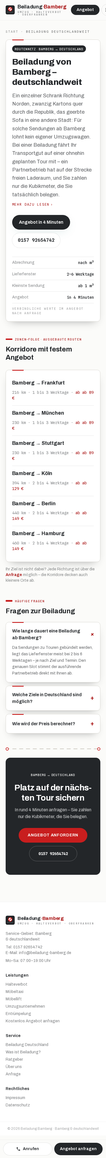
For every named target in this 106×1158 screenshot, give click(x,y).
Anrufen (31, 1149)
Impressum (15, 1098)
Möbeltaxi (14, 992)
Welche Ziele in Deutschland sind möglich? (53, 698)
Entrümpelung (18, 1014)
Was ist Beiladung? (23, 1052)
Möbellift (14, 999)
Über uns (14, 1067)
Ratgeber (14, 1059)
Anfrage (14, 575)
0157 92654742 (36, 240)
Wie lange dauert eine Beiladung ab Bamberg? (53, 634)
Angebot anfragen (78, 1149)
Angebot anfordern (53, 835)
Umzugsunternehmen (25, 1006)
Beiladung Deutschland (27, 1045)
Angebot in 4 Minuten (41, 222)
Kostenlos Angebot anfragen (33, 1021)
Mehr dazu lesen (32, 204)
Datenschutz (18, 1105)
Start (12, 32)
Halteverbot (16, 984)
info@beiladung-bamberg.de (45, 953)
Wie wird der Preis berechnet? (53, 723)
